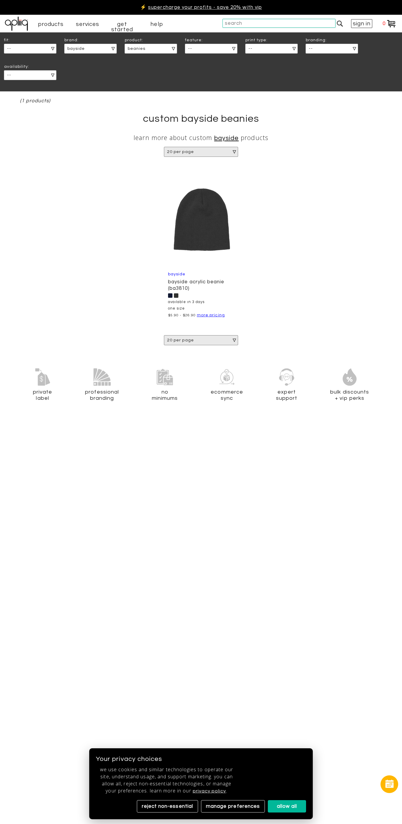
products (51, 24)
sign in (362, 24)
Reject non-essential (167, 806)
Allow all (287, 806)
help (156, 24)
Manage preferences (233, 806)
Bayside (226, 138)
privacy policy (209, 791)
